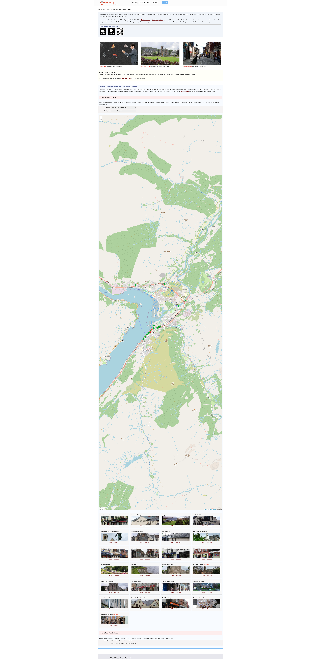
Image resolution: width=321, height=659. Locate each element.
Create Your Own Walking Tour (114, 66)
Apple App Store (145, 20)
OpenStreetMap (212, 509)
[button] (185, 300)
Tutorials (154, 3)
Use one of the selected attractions (122, 641)
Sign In (165, 3)
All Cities (134, 3)
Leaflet (205, 509)
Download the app (125, 79)
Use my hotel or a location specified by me (124, 644)
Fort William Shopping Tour (199, 66)
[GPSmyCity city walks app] (109, 3)
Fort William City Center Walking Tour (159, 66)
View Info (116, 526)
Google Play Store (157, 20)
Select (110, 526)
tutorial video (185, 92)
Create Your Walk (144, 3)
